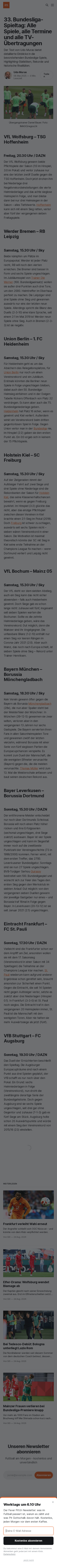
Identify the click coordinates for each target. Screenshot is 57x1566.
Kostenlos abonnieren (28, 1540)
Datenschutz (9, 1554)
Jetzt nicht (28, 1560)
